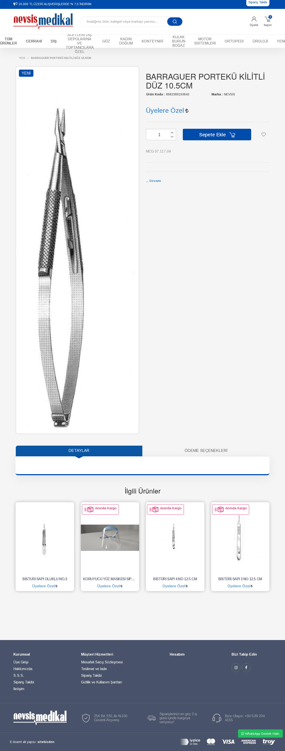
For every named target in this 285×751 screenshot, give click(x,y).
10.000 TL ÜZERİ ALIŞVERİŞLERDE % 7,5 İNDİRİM (54, 4)
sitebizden (45, 742)
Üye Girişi (20, 662)
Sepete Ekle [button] (213, 134)
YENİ (22, 58)
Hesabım (177, 654)
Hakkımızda (22, 669)
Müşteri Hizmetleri (97, 654)
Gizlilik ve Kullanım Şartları (101, 682)
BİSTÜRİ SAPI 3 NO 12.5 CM (240, 579)
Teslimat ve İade (94, 669)
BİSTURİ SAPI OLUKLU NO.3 (44, 579)
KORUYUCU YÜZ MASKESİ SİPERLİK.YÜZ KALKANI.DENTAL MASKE (111, 579)
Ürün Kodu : (155, 94)
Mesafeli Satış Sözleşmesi (102, 662)
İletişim (18, 689)
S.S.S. (18, 675)
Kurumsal (21, 654)
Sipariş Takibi (23, 682)
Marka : (217, 94)
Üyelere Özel (165, 110)
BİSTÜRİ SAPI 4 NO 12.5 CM (175, 579)
